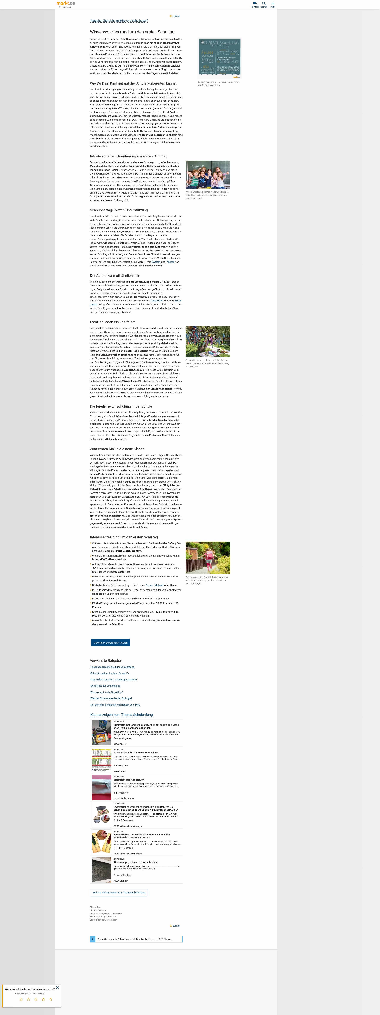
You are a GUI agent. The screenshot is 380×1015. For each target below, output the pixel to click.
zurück (176, 16)
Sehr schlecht (21, 1003)
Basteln (156, 261)
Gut (43, 1002)
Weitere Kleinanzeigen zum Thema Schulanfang (119, 892)
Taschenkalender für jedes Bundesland (136, 752)
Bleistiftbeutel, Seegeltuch (129, 779)
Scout (149, 585)
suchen (264, 7)
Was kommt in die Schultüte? (106, 692)
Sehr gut (51, 1002)
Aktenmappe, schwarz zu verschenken (136, 862)
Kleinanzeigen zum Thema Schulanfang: (122, 714)
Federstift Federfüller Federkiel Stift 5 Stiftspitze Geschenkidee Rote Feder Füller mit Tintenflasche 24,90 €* (146, 808)
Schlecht (28, 1002)
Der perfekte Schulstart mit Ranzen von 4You (115, 704)
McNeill (159, 585)
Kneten (170, 261)
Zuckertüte (156, 300)
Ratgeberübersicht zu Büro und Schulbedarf (119, 20)
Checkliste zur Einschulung (105, 685)
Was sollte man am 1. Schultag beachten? (113, 679)
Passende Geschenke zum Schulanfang (112, 666)
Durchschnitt (36, 1003)
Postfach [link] (255, 7)
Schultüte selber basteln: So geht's (109, 673)
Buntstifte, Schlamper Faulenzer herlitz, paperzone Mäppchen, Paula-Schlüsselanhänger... (147, 726)
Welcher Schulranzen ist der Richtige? (111, 698)
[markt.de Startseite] (66, 3)
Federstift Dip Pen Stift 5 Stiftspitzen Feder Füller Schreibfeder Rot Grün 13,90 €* (142, 836)
